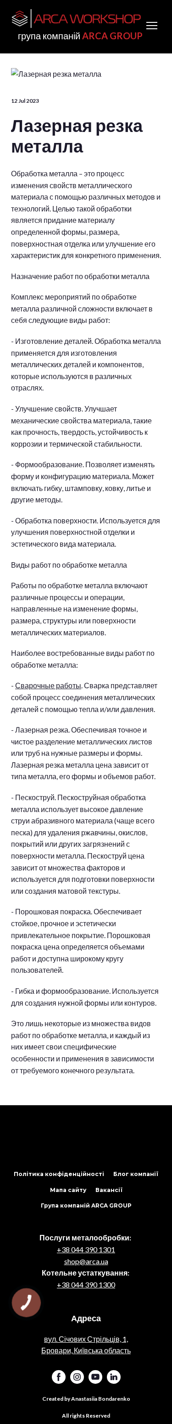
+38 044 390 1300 (86, 1284)
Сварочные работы (48, 685)
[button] (59, 1174)
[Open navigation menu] (152, 25)
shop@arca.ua (86, 1261)
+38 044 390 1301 (86, 1249)
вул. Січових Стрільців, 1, (86, 1338)
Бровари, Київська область (86, 1350)
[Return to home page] (77, 18)
